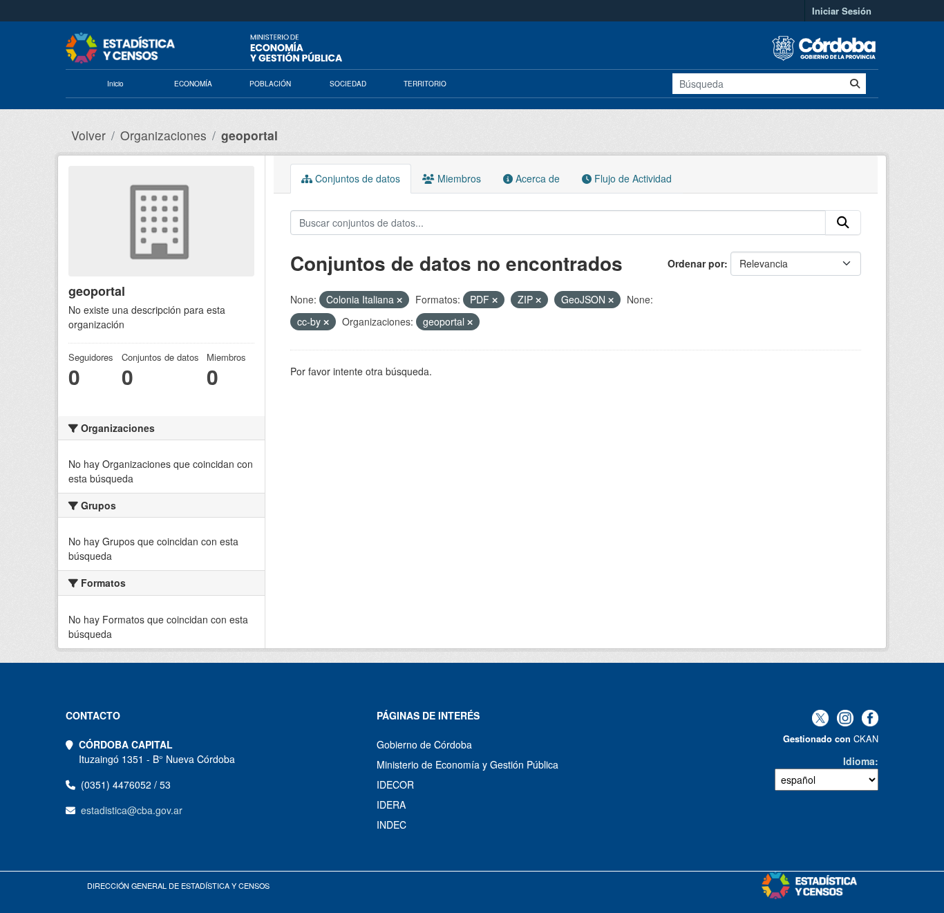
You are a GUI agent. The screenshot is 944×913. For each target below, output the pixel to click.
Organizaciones (163, 135)
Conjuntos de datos (356, 178)
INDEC (391, 824)
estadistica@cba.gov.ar (131, 810)
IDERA (391, 804)
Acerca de (536, 178)
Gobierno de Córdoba (424, 744)
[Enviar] (854, 83)
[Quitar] (399, 299)
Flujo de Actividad (632, 178)
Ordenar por (696, 263)
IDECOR (395, 784)
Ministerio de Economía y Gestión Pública (467, 764)
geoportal (249, 135)
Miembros (458, 178)
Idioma (859, 761)
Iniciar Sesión (841, 10)
